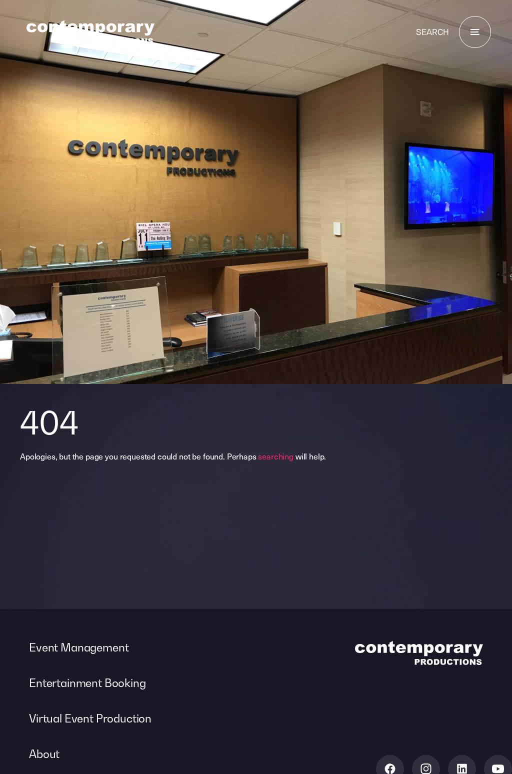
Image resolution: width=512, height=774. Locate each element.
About (44, 754)
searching (276, 456)
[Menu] (475, 32)
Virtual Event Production (90, 718)
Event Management (78, 647)
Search (432, 32)
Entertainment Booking (87, 683)
